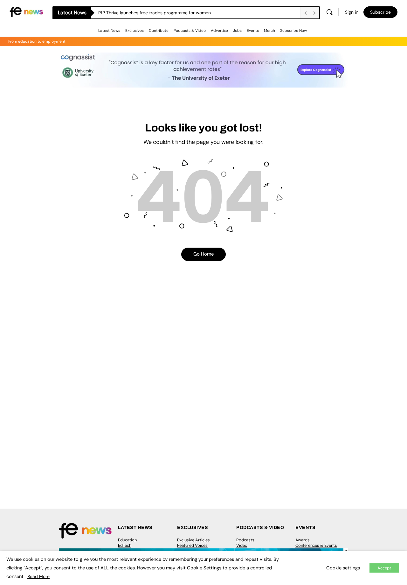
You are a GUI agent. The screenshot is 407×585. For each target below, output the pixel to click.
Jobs (237, 30)
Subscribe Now (293, 30)
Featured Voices (192, 545)
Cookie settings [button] (343, 568)
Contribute (159, 30)
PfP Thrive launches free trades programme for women (154, 13)
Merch (269, 30)
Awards (302, 540)
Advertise (219, 30)
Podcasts (245, 540)
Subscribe (380, 12)
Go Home (203, 254)
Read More (38, 576)
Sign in (351, 12)
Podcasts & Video (190, 30)
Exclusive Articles (193, 540)
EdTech (124, 545)
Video (241, 545)
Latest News (109, 30)
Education (127, 540)
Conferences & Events (316, 545)
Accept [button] (384, 568)
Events (253, 30)
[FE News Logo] (26, 11)
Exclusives (134, 30)
